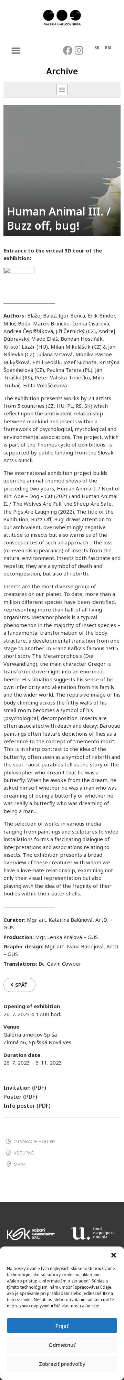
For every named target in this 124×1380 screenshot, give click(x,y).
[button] (113, 1255)
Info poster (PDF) (27, 1106)
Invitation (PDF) (24, 1088)
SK (97, 47)
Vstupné (24, 1153)
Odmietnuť (62, 1344)
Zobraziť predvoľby (62, 1363)
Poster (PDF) (20, 1097)
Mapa (19, 1164)
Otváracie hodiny (34, 1141)
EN (108, 47)
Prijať (62, 1325)
